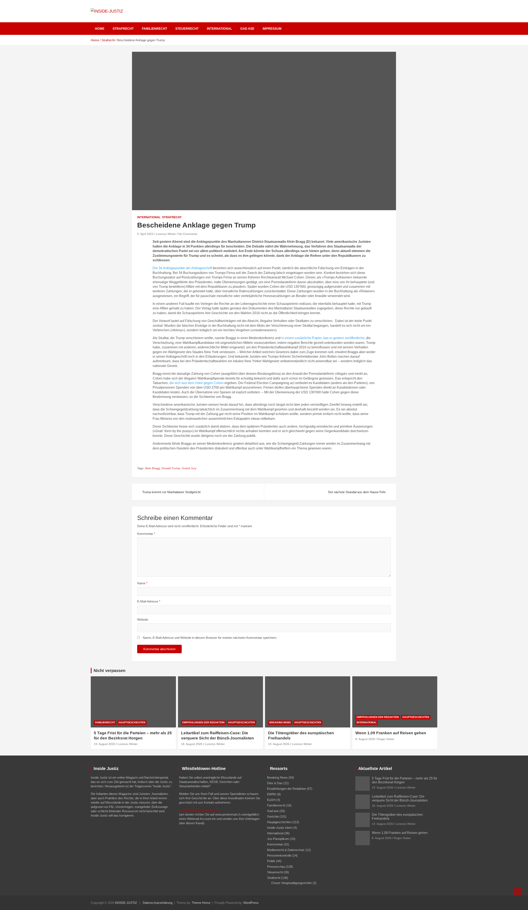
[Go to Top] (518, 891)
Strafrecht (123, 28)
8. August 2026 (365, 739)
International (219, 28)
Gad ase (247, 28)
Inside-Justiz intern (279, 827)
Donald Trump (170, 468)
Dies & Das (275, 783)
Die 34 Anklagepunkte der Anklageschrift (182, 268)
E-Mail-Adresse (148, 601)
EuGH (271, 800)
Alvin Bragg (152, 468)
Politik (271, 861)
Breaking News (280, 722)
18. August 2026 (191, 744)
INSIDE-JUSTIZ (126, 902)
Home (99, 28)
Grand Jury (189, 468)
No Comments (187, 234)
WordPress (251, 902)
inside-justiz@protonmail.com (199, 810)
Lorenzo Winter (166, 234)
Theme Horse (201, 902)
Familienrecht (154, 28)
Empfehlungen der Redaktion (203, 722)
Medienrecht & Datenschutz (286, 850)
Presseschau (276, 866)
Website (142, 619)
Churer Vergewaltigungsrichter (291, 883)
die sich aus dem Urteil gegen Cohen (196, 383)
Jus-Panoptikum (278, 838)
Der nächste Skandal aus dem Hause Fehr (357, 492)
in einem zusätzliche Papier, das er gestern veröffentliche (322, 338)
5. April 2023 (145, 234)
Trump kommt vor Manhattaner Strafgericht (171, 492)
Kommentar (146, 533)
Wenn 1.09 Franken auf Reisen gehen (390, 733)
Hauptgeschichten (132, 722)
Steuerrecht (187, 28)
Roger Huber (385, 739)
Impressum (272, 28)
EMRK (271, 794)
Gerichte (273, 816)
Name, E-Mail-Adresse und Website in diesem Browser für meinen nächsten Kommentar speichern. (210, 637)
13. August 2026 (278, 744)
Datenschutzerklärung (157, 902)
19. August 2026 (104, 744)
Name (142, 583)
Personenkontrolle (279, 855)
